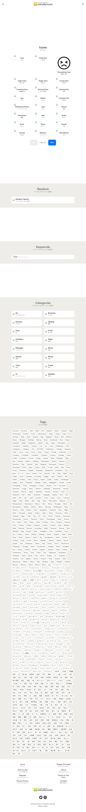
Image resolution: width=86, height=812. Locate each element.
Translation (62, 553)
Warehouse (16, 562)
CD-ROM (40, 449)
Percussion (67, 516)
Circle (21, 452)
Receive (21, 528)
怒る (14, 699)
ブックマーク (17, 647)
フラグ (49, 647)
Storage (25, 546)
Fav (40, 473)
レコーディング (66, 668)
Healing (37, 483)
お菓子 (32, 580)
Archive (25, 434)
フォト (51, 644)
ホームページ (17, 656)
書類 (14, 714)
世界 (14, 674)
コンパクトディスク (19, 595)
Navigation (43, 510)
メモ (55, 662)
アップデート (17, 571)
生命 (62, 720)
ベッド (33, 653)
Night (66, 510)
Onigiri (30, 513)
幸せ (19, 696)
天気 (56, 690)
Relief (46, 528)
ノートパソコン (36, 629)
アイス (65, 565)
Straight (50, 546)
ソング (15, 617)
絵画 (21, 729)
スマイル (39, 613)
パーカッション (49, 629)
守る (31, 693)
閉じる (51, 744)
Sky (41, 537)
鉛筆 (39, 744)
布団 (14, 696)
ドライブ (63, 623)
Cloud (46, 452)
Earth (56, 467)
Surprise (50, 550)
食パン (60, 751)
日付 (29, 708)
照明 (42, 720)
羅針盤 (37, 729)
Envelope (39, 470)
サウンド (26, 598)
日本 (35, 708)
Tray (36, 556)
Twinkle (49, 556)
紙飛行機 (60, 726)
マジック (41, 659)
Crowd (31, 458)
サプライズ (35, 598)
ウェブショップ (66, 574)
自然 (70, 729)
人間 (64, 674)
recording (38, 528)
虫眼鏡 (45, 732)
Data (52, 458)
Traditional (52, 553)
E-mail (50, 467)
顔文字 (34, 751)
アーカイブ (57, 565)
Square (15, 543)
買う (41, 738)
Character (67, 449)
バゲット (34, 635)
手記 (36, 699)
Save (51, 531)
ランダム (34, 668)
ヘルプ (52, 653)
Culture (45, 458)
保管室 (48, 677)
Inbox (31, 489)
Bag (42, 437)
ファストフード (41, 644)
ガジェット (55, 580)
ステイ (25, 607)
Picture (66, 519)
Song (22, 540)
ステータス (16, 607)
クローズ (58, 589)
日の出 (23, 708)
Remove (54, 528)
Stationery (29, 543)
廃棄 (40, 696)
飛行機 (53, 751)
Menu (50, 504)
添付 (25, 720)
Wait (64, 559)
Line (25, 498)
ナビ (45, 626)
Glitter (15, 479)
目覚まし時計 (46, 723)
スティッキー (34, 607)
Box (61, 440)
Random (67, 525)
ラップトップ (17, 668)
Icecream (62, 486)
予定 (43, 674)
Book (46, 440)
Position (45, 522)
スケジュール (47, 604)
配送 (29, 744)
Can (40, 446)
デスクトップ (54, 620)
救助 (59, 702)
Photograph (51, 519)
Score (66, 531)
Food (21, 476)
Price (14, 525)
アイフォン (45, 568)
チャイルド (16, 620)
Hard (21, 483)
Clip (27, 452)
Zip (49, 565)
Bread (67, 440)
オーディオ (35, 577)
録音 (44, 744)
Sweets (64, 550)
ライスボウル (44, 665)
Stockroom (65, 543)
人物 (59, 674)
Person (25, 519)
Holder (61, 483)
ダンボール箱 (60, 617)
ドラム (32, 626)
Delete (28, 461)
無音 (36, 720)
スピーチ (46, 610)
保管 (42, 677)
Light (14, 498)
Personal (34, 519)
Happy (15, 483)
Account (16, 431)
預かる (23, 751)
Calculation (61, 443)
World (37, 565)
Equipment (49, 470)
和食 (18, 687)
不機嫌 (71, 671)
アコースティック (58, 568)
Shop (14, 537)
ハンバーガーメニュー (64, 638)
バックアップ (65, 635)
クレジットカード (46, 589)
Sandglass (43, 531)
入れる (60, 680)
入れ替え (68, 680)
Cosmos (53, 455)
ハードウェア (37, 632)
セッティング (64, 613)
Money (33, 507)
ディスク (44, 620)
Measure (62, 501)
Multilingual (58, 507)
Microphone (17, 507)
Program (37, 525)
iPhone (23, 492)
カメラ (29, 583)
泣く (64, 717)
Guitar (56, 479)
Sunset (34, 550)
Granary (22, 479)
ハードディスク (49, 632)
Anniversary (17, 434)
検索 (65, 714)
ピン (60, 641)
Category (26, 449)
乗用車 (31, 674)
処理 (36, 684)
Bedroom (69, 437)
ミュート (69, 659)
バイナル (60, 632)
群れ (43, 729)
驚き (14, 754)
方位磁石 (34, 705)
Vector (35, 559)
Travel (30, 556)
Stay (43, 543)
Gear (53, 476)
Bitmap (38, 440)
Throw (25, 553)
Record (29, 528)
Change (59, 449)
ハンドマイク (38, 638)
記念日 (39, 735)
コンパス (32, 595)
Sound (29, 540)
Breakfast (16, 443)
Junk (62, 492)
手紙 (31, 699)
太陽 (62, 690)
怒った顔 (65, 696)
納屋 (48, 726)
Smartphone (49, 537)
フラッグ (58, 647)
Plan (25, 522)
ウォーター (16, 577)
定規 (36, 693)
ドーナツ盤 (35, 623)
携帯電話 (34, 702)
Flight (65, 473)
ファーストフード (19, 644)
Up (22, 559)
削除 (42, 684)
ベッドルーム (42, 653)
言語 (14, 735)
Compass (16, 455)
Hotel (25, 486)
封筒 (63, 693)
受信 (51, 684)
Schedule (58, 531)
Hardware (29, 483)
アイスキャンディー (19, 568)
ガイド (46, 580)
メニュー (48, 662)
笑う (23, 726)
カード (39, 580)
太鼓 (67, 690)
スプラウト (64, 610)
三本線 (64, 671)
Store (33, 546)
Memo (37, 504)
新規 (21, 705)
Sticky (50, 543)
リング (42, 668)
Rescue (61, 528)
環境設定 (55, 720)
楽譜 (14, 717)
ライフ (61, 665)
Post (52, 522)
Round (28, 531)
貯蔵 (21, 738)
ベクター (68, 650)
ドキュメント (45, 623)
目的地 (37, 723)
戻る (25, 699)
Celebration (50, 449)
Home (69, 483)
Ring (22, 531)
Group (35, 479)
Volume (57, 559)
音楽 (57, 747)
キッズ (22, 586)
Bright (24, 443)
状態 (47, 720)
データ (25, 620)
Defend (20, 461)
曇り (53, 711)
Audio (51, 434)
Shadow (56, 534)
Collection (62, 452)
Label (29, 495)
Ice (55, 486)
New (60, 510)
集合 (68, 744)
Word (31, 565)
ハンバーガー (50, 638)
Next (52, 142)
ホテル (43, 656)
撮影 (46, 702)
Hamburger (65, 479)
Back (28, 437)
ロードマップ (25, 671)
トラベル (24, 626)
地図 (46, 687)
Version (43, 559)
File (53, 473)
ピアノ (23, 641)
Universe (16, 559)
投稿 (54, 699)
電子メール (36, 747)
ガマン (22, 583)
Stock (56, 543)
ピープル (16, 641)
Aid (43, 431)
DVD (43, 467)
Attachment (42, 434)
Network (53, 510)
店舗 (35, 696)
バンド (29, 638)
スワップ (54, 613)
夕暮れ (15, 690)
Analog (63, 431)
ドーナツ (16, 623)
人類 (70, 674)
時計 (31, 711)
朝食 (27, 714)
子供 (19, 693)
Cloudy (53, 452)
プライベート (40, 647)
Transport (16, 556)
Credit (15, 458)
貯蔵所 (34, 738)
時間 (42, 711)
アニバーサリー (49, 571)
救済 (65, 702)
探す (21, 702)
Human (48, 486)
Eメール (21, 473)
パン (22, 638)
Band (56, 437)
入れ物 (15, 684)
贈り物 (53, 738)
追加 (39, 741)
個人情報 (16, 680)
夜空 (39, 690)
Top (44, 553)
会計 (19, 677)
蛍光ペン (53, 732)
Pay (34, 516)
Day (14, 461)
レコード (16, 671)
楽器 (71, 714)
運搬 (67, 741)
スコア (57, 604)
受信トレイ (59, 684)
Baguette (49, 437)
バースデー (16, 632)
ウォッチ (26, 577)
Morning (48, 507)
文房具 (15, 705)
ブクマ (68, 644)
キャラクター (38, 586)
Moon (40, 507)
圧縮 (29, 687)
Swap (58, 550)
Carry (67, 446)
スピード (54, 610)
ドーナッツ (25, 623)
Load (31, 498)
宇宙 (25, 693)
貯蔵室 (27, 738)
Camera (34, 446)
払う (42, 699)
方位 (26, 705)
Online (37, 513)
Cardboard (59, 446)
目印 (31, 723)
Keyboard (16, 495)
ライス (23, 665)
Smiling (15, 540)
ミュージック (58, 659)
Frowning (38, 476)
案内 (60, 714)
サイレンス (61, 595)
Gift (66, 476)
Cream (69, 455)
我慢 (19, 699)
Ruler (35, 531)
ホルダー (62, 656)
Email (68, 467)
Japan (31, 492)
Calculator (16, 446)
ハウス (26, 635)
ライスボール (32, 665)
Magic (15, 501)
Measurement (17, 504)
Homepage (16, 486)
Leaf (61, 495)
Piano (59, 519)
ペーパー (59, 650)
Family (34, 473)
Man (33, 501)
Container (34, 455)
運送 (14, 744)
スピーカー (36, 610)
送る (44, 741)
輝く (23, 741)
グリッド (70, 586)
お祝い (25, 580)
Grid (29, 479)
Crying (38, 458)
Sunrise (27, 550)
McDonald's (53, 501)
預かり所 (16, 751)
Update (28, 559)
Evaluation (59, 470)
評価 (56, 735)
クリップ (16, 589)
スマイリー (29, 613)
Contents (44, 455)
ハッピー (16, 638)
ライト (53, 665)
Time (32, 553)
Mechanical (29, 504)
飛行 (46, 751)
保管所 (55, 677)
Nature (29, 510)
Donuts (61, 464)
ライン (68, 665)
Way (38, 562)
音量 (68, 747)
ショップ (29, 604)
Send (27, 534)
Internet (66, 489)
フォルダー (59, 644)
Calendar (26, 446)
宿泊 (57, 693)
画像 (14, 723)
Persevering (17, 519)
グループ (24, 589)
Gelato (59, 476)
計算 (25, 735)
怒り (71, 696)
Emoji (14, 470)
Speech (51, 540)
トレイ (39, 626)
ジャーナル (33, 601)
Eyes (14, 473)
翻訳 (49, 729)
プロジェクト (48, 650)
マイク (22, 659)
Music (66, 507)
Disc (23, 464)
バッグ (56, 635)
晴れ (47, 711)
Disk (36, 464)
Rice (68, 528)
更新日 (64, 711)
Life (66, 495)
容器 (51, 693)
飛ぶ (41, 751)
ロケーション (37, 671)
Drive (24, 467)
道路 (23, 744)
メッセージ (39, 662)
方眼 (41, 705)
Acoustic (24, 431)
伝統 (25, 677)
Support (42, 550)
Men (44, 504)
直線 (55, 723)
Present (59, 522)
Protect (53, 525)
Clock (33, 452)
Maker (27, 501)
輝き (18, 741)
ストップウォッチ (63, 607)
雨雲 (18, 747)
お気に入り (16, 580)
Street (58, 546)
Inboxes (38, 489)
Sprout (65, 540)
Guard (42, 479)
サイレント (16, 598)
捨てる (15, 702)
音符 (63, 747)
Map (38, 501)
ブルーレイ (28, 650)
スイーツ (37, 604)
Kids (23, 495)
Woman (15, 565)
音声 (51, 747)
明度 (21, 711)
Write (44, 565)
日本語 (42, 708)
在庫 (35, 687)
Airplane (49, 431)
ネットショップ (68, 626)
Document (52, 464)
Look (46, 498)
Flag (58, 473)
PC (39, 516)
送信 (50, 741)
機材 (25, 717)
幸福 (25, 696)
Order (51, 513)
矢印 (60, 723)
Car (46, 446)
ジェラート (16, 601)
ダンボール (49, 617)
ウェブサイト (53, 574)
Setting (33, 534)
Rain (59, 525)
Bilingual (23, 440)
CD (33, 449)
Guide (49, 479)
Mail (20, 501)
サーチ (52, 595)
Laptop (54, 495)
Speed (59, 540)
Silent (35, 537)
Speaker (43, 540)
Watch (25, 562)
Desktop (36, 461)
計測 (19, 735)
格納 (54, 714)
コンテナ (50, 592)
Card (51, 446)
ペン (58, 653)
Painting (15, 516)
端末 (18, 726)
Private (28, 525)
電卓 (27, 747)
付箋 (14, 677)
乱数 (38, 674)
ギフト (29, 586)
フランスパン (17, 650)
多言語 (29, 690)
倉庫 (66, 677)
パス (41, 635)
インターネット (41, 574)
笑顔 (29, 726)
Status (37, 543)
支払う (53, 702)
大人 (45, 690)
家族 (46, 693)
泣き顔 (58, 717)
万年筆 (57, 671)
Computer (25, 455)
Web (52, 562)
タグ (41, 617)
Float (71, 473)
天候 (50, 690)
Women (23, 565)
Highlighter (53, 483)
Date (67, 458)
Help (44, 483)
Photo (42, 519)
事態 (49, 674)
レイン (56, 668)
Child (14, 452)
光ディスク (40, 680)
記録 (45, 735)
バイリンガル (17, 635)
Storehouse (41, 546)
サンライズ (64, 598)
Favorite (47, 473)
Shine (70, 534)
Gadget (46, 476)
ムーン (15, 662)
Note (14, 513)
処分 (31, 684)
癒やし (20, 723)
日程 (53, 708)
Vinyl (50, 559)
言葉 (71, 732)
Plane (31, 522)
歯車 (35, 717)
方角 (46, 705)
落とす (30, 732)
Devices (62, 461)
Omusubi (22, 513)
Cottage (61, 455)
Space (36, 540)
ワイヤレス (48, 671)
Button (40, 443)
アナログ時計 (37, 571)
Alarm (57, 431)
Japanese (39, 492)
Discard (29, 464)
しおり (25, 601)
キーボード (58, 583)
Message (58, 504)
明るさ (15, 711)
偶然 (28, 680)
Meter (65, 504)
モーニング (63, 662)
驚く (19, 754)
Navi (35, 510)
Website (59, 562)
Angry (71, 431)
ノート (26, 629)
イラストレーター (27, 574)
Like (20, 498)
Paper (23, 516)
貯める (15, 738)
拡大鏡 (68, 699)
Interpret (16, 492)
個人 (71, 677)
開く (57, 744)
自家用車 (63, 729)
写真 (25, 684)
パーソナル (26, 632)
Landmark (37, 495)
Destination (45, 461)
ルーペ (49, 668)
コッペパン (16, 592)
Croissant (23, 458)
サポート (44, 598)
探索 (26, 702)
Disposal (43, 464)
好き (14, 693)
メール (30, 662)
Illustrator (16, 489)
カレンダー (47, 583)
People (57, 516)
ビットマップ (51, 641)
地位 (40, 687)
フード (66, 641)
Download (16, 467)
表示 (60, 732)
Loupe (52, 498)
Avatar (57, 434)
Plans (38, 522)
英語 (23, 732)
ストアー (52, 607)
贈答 (59, 738)
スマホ (46, 613)
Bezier (15, 440)
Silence (27, 537)
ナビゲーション (55, 626)
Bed (62, 437)
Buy (47, 443)
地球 (51, 687)
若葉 (18, 732)
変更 (63, 687)
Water (32, 562)
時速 (36, 711)
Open (44, 513)
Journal (47, 492)
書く (70, 711)
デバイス (65, 620)
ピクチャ (31, 641)
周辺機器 (69, 684)
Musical (15, 510)
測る (31, 720)
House (41, 486)
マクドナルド (31, 659)
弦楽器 (47, 696)
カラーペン (37, 583)
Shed (63, 534)
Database (60, 458)
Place (19, 522)
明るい (66, 708)
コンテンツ (59, 592)
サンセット (53, 598)
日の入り (16, 708)
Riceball (15, 531)
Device (54, 461)
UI (55, 556)
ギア (65, 583)
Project (45, 525)
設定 (50, 735)
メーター (23, 662)
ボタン (36, 656)
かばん (15, 583)
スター (64, 604)
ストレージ (26, 610)
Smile (58, 537)
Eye (66, 470)
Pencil (50, 516)
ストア (43, 607)
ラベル (26, 668)
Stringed (66, 546)
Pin (14, 522)
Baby (22, 437)
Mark (44, 501)
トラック (16, 626)
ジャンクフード (18, 604)
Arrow (33, 434)
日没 (48, 708)
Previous (68, 522)
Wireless (68, 562)
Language (46, 495)
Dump (37, 467)
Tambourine (17, 553)
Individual (47, 489)
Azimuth (15, 437)
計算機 (31, 735)
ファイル (30, 644)
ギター (15, 586)
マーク (15, 659)
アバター (60, 571)
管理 (35, 726)
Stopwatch (16, 546)
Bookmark (53, 440)
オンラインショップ (65, 577)
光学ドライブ (51, 680)
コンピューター (42, 595)
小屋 (68, 693)
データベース (34, 620)
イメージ (16, 574)
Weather (45, 562)
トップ (55, 623)
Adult (37, 431)
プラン (65, 647)
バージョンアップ (63, 629)
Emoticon (22, 470)
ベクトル (16, 653)
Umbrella (62, 556)
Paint (66, 513)
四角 (23, 687)
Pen (44, 516)
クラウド (62, 586)
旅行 (56, 705)
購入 (46, 738)
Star (21, 543)
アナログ (27, 571)
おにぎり (44, 577)
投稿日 (61, 699)
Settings (41, 534)
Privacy (21, 525)
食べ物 (67, 751)
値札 (22, 680)
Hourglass (33, 486)
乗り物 (24, 674)
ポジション (28, 656)
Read (14, 528)
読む (69, 735)
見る (66, 732)
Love (59, 498)
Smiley (64, 537)
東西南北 (43, 714)
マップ (49, 659)
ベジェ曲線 (25, 653)
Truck (42, 556)
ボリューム (52, 656)
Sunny (20, 550)
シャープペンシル (46, 601)
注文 (70, 717)
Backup (35, 437)
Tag (71, 550)
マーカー (70, 656)
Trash (23, 556)
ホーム (65, 653)
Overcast (58, 513)
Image (24, 489)
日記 (59, 708)
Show (21, 537)
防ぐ (63, 744)
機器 (19, 717)
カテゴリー (65, 580)
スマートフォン (18, 613)
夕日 (68, 687)
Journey (56, 492)
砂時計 (67, 723)
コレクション (39, 592)
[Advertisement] (43, 25)
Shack (49, 534)
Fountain (29, 476)
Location (38, 498)
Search (20, 534)
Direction (16, 464)
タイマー (23, 617)
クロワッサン (67, 589)
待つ (57, 696)
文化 (70, 702)
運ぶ (61, 741)
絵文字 (15, 729)
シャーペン (58, 601)
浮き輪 (15, 720)
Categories (16, 449)
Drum (31, 467)
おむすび (53, 577)
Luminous (66, 498)
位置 (31, 677)
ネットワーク (17, 629)
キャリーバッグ (51, 586)
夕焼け (22, 690)
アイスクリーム (34, 568)
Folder (15, 476)
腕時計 (55, 729)
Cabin (53, 443)
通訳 (56, 741)
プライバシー (28, 647)
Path (29, 516)
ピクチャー (40, 641)
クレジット (33, 589)
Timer (39, 553)
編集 (31, 729)
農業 (33, 741)
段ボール (42, 717)
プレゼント (38, 650)
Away (64, 434)
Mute (22, 510)
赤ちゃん (67, 738)
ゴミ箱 (30, 592)
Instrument (57, 489)
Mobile (26, 507)
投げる (48, 699)
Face (28, 473)
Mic (71, 504)
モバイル (16, 665)
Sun (14, 550)
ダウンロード (32, 617)
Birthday (31, 440)
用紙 (67, 720)
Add (31, 431)
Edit (62, 467)
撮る (41, 702)
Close (40, 452)
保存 (36, 677)
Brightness (32, 443)
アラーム (69, 571)
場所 (57, 687)
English (31, 470)
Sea (14, 534)
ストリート (16, 610)
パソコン (48, 635)
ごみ (24, 592)
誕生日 (63, 735)
